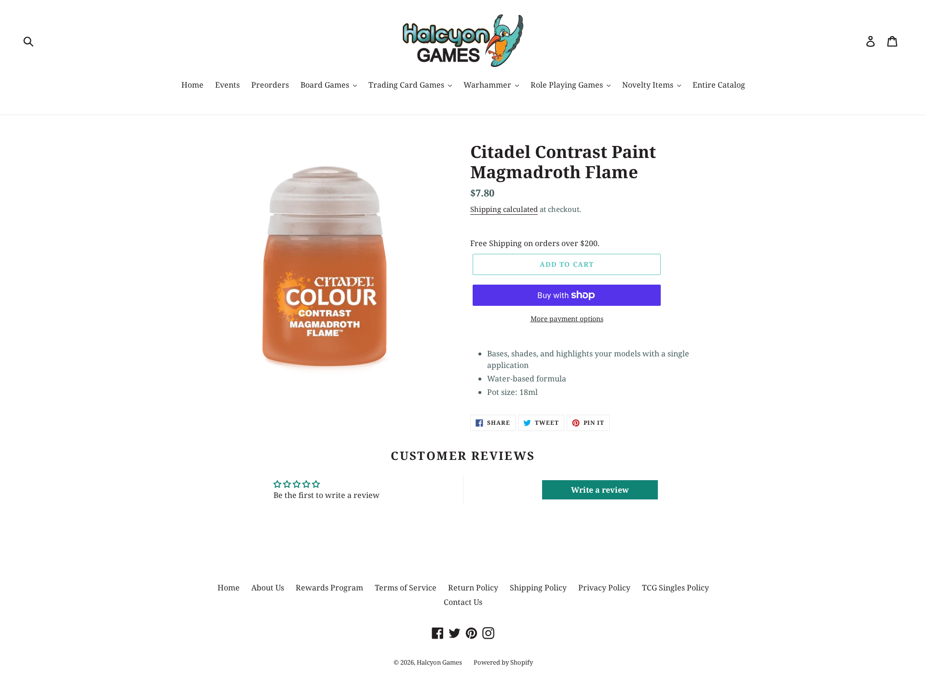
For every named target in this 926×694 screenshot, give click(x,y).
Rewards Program (329, 587)
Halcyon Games (439, 662)
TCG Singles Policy (675, 587)
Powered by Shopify (503, 662)
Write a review (600, 489)
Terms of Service (405, 587)
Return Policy (473, 587)
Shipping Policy (538, 587)
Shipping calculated (504, 209)
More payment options (567, 318)
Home (229, 587)
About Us (267, 587)
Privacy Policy (604, 587)
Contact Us (463, 602)
